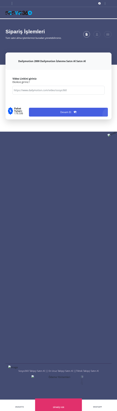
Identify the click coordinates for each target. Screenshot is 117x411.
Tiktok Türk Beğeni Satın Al (19, 283)
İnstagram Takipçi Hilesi (72, 225)
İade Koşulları (67, 255)
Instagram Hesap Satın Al (73, 350)
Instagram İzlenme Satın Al (74, 320)
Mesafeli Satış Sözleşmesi (73, 262)
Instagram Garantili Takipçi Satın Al (78, 175)
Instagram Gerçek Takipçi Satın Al (77, 182)
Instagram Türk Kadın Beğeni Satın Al (24, 326)
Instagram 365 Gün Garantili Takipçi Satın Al (83, 194)
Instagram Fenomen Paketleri (75, 338)
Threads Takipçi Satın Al (72, 212)
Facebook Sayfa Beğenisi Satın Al (22, 307)
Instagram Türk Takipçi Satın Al (76, 169)
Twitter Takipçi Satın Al (72, 188)
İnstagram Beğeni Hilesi (17, 363)
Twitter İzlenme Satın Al (72, 295)
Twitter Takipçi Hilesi (71, 249)
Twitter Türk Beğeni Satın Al (19, 350)
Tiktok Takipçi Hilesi (70, 243)
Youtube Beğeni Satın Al (17, 301)
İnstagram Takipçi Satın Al (73, 218)
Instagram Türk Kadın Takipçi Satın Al (79, 200)
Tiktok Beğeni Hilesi (15, 369)
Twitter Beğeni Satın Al (17, 320)
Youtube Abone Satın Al (72, 237)
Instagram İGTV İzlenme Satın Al (77, 289)
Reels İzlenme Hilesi (70, 357)
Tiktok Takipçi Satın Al (71, 206)
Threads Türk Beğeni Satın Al (20, 295)
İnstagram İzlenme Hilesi (73, 369)
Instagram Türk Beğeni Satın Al (21, 338)
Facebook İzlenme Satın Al (74, 301)
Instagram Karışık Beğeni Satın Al (22, 344)
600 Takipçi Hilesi (69, 231)
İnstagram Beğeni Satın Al (18, 357)
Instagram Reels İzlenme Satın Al (77, 276)
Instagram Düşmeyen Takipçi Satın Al (79, 163)
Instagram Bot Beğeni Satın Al (21, 332)
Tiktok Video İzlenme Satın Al (75, 307)
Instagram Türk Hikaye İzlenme (76, 283)
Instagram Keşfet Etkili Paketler (76, 344)
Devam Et (65, 112)
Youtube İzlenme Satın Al (73, 313)
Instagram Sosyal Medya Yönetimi (78, 332)
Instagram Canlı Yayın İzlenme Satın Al (80, 326)
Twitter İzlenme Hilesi (71, 363)
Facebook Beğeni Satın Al (18, 313)
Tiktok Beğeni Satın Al (16, 276)
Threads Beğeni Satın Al (17, 289)
